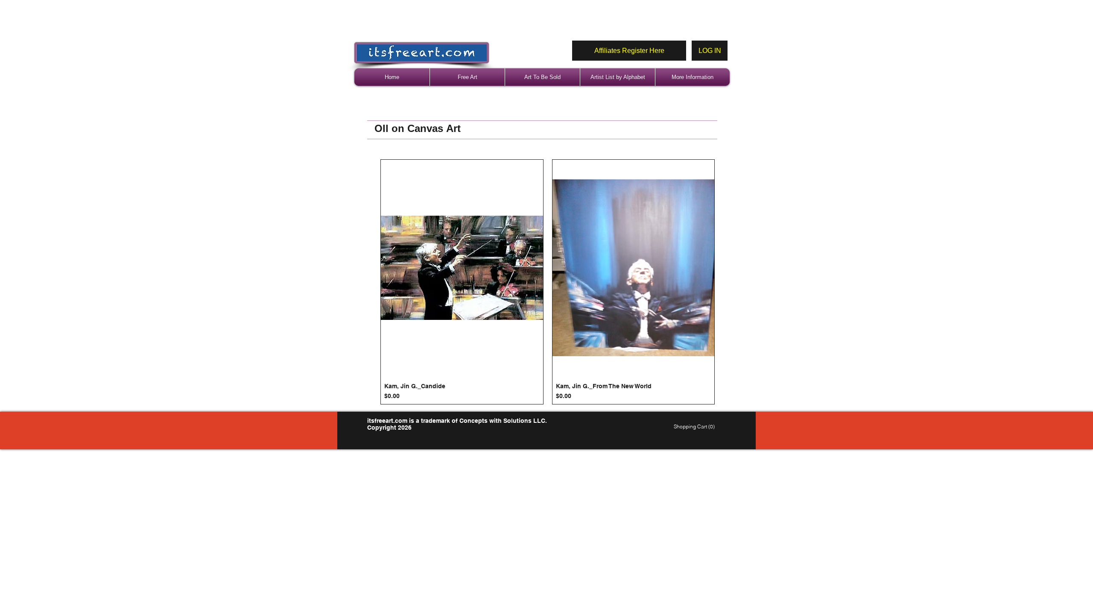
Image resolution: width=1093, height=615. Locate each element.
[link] (695, 427)
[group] (547, 282)
